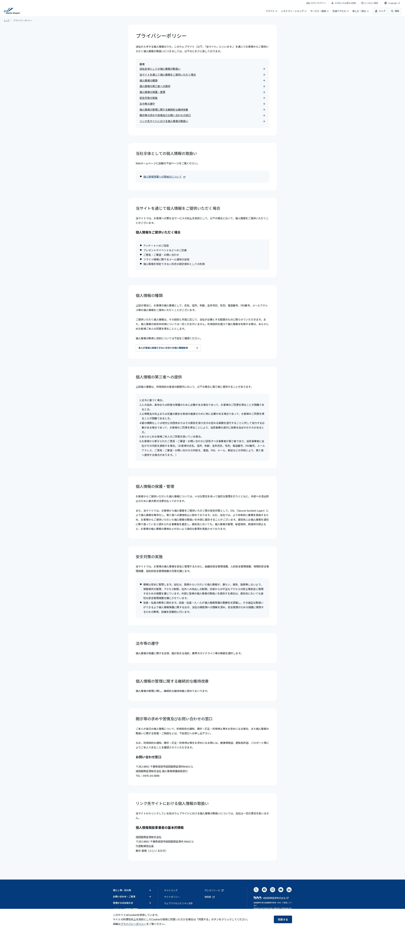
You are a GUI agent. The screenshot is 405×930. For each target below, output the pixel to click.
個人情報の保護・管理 (152, 92)
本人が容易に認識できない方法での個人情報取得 (163, 347)
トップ (6, 20)
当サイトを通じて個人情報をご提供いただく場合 (168, 74)
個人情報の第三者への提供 (155, 86)
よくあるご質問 (371, 3)
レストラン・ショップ (292, 10)
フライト (270, 10)
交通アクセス (339, 10)
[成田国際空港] (12, 11)
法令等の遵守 (147, 104)
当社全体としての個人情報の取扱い (160, 69)
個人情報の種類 (148, 80)
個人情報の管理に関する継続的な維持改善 (164, 109)
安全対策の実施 (148, 98)
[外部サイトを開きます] (256, 891)
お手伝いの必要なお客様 (345, 3)
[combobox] (392, 3)
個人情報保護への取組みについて (162, 176)
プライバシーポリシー (133, 924)
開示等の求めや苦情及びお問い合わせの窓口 (165, 115)
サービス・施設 (318, 10)
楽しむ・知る (359, 10)
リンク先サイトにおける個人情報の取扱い (164, 121)
